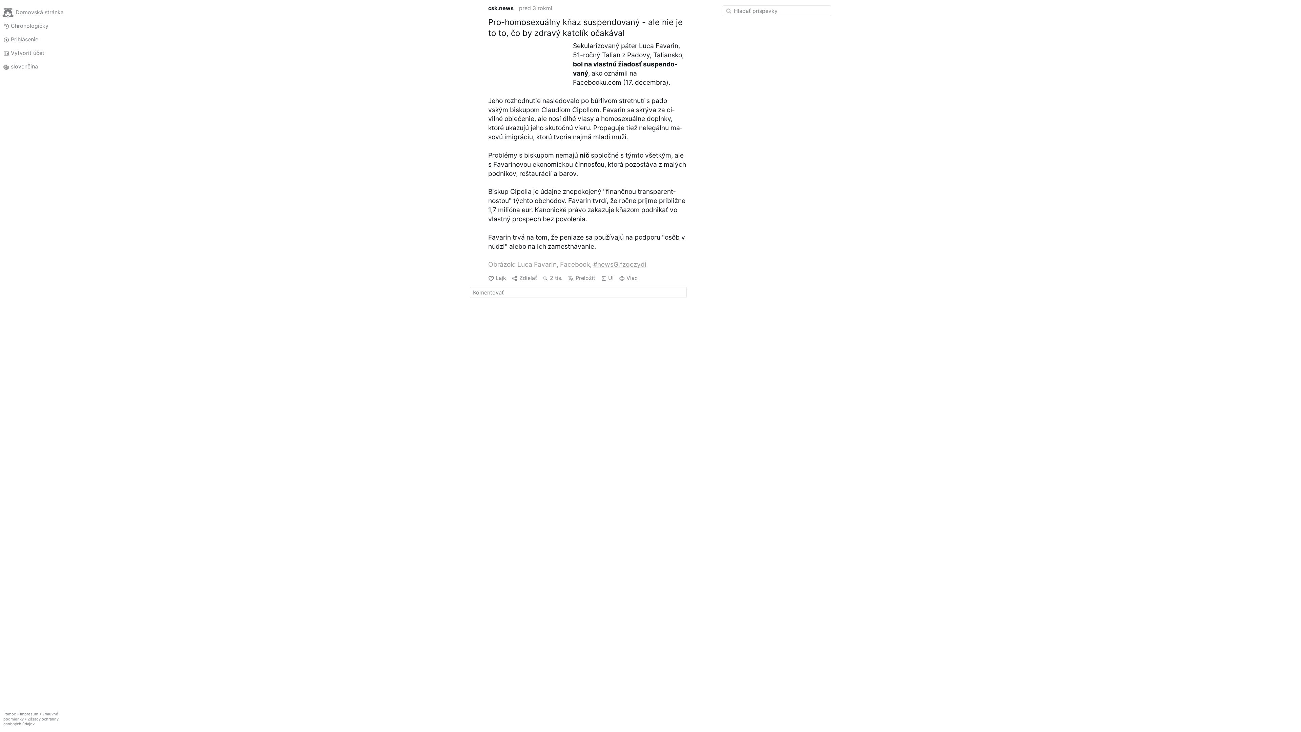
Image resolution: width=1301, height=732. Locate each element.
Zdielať (528, 277)
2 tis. (556, 277)
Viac (632, 277)
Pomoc (9, 714)
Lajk (501, 277)
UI (611, 277)
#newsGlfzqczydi (619, 264)
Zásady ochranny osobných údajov (31, 722)
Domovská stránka (40, 12)
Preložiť (585, 277)
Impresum (29, 714)
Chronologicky (29, 25)
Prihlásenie (24, 39)
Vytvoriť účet (27, 52)
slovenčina (24, 66)
